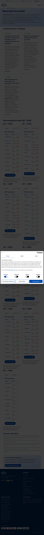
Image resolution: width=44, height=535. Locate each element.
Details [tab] (22, 256)
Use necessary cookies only (8, 281)
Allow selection (22, 281)
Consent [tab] (7, 256)
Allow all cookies (36, 281)
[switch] (16, 277)
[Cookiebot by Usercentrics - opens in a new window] (38, 253)
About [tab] (36, 256)
